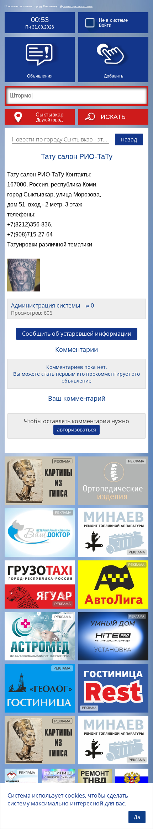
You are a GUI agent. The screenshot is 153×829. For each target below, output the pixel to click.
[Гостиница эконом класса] (113, 688)
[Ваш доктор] (40, 532)
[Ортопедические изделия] (113, 480)
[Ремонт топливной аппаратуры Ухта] (95, 780)
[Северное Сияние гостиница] (58, 780)
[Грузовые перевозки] (39, 584)
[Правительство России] (132, 780)
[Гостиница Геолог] (39, 688)
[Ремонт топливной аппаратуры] (113, 532)
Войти (105, 25)
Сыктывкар (49, 114)
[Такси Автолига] (113, 584)
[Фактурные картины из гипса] (40, 480)
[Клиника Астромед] (39, 636)
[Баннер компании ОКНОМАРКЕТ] (21, 780)
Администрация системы (76, 6)
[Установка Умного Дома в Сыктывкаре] (113, 636)
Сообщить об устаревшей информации (76, 334)
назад (129, 139)
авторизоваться (76, 429)
